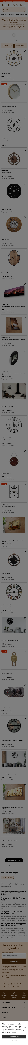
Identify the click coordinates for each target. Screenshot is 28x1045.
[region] (14, 1033)
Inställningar (13, 1040)
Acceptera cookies (14, 1036)
